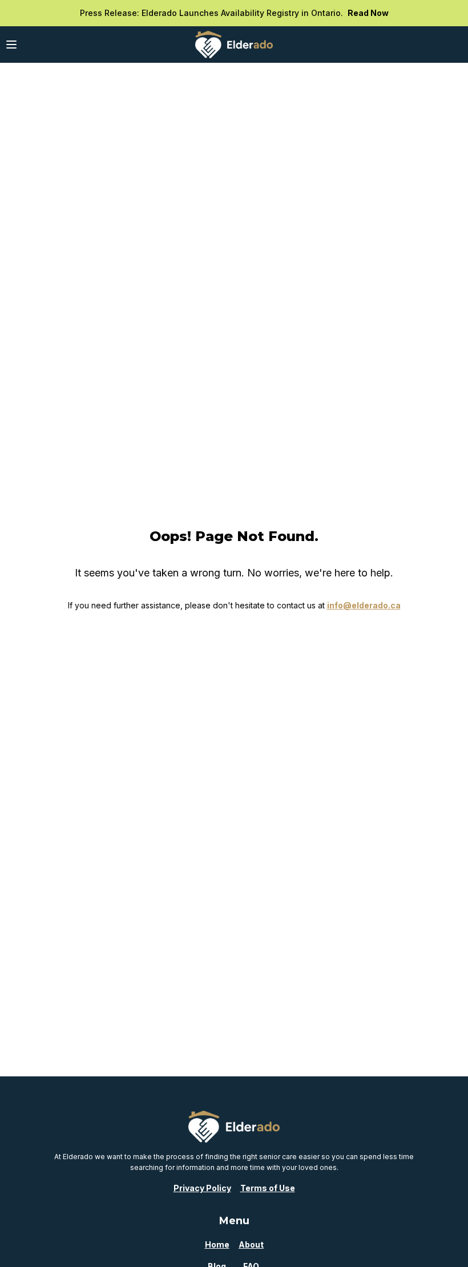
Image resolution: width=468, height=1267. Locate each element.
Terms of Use (267, 1188)
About (251, 1244)
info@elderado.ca (364, 605)
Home (217, 1244)
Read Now (368, 13)
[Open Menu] (11, 45)
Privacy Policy (202, 1188)
